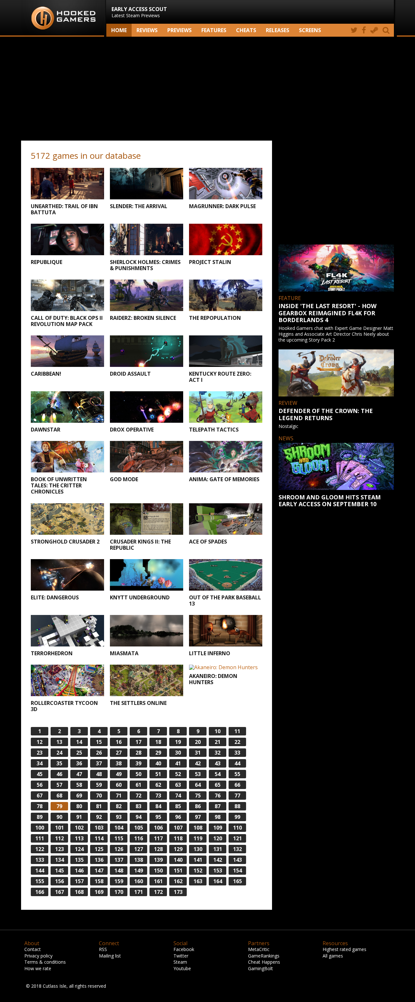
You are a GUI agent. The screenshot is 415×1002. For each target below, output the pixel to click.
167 (59, 892)
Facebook (183, 949)
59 (99, 784)
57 (59, 784)
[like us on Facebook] (364, 30)
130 (198, 849)
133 (39, 859)
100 (39, 827)
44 (237, 763)
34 (39, 763)
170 (118, 892)
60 (119, 784)
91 (79, 816)
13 (59, 741)
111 (39, 838)
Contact (32, 949)
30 (178, 752)
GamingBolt (260, 968)
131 (217, 849)
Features (213, 30)
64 (198, 784)
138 (138, 859)
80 (79, 806)
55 (237, 774)
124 (79, 849)
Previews (179, 30)
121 (237, 838)
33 (237, 752)
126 (118, 849)
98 (217, 816)
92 (99, 816)
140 (178, 859)
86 (198, 806)
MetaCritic (258, 949)
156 (59, 881)
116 (138, 838)
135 (79, 859)
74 (178, 795)
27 (119, 752)
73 (158, 795)
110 (237, 827)
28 (138, 752)
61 (138, 784)
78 (39, 806)
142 (217, 859)
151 (178, 870)
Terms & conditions (45, 962)
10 (217, 731)
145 (59, 870)
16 (119, 741)
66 (237, 784)
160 (138, 881)
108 (198, 827)
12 (39, 741)
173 (178, 892)
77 (237, 795)
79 (59, 806)
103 (99, 827)
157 (79, 881)
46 (59, 774)
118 (178, 838)
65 (217, 784)
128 (158, 849)
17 (138, 741)
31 (198, 752)
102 (79, 827)
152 (198, 870)
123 (59, 849)
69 (79, 795)
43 (217, 763)
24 (59, 752)
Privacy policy (38, 956)
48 (99, 774)
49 (119, 774)
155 (39, 881)
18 (158, 741)
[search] (387, 30)
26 (99, 752)
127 (138, 849)
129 (178, 849)
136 (99, 859)
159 (118, 881)
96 (178, 816)
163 (198, 881)
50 (138, 774)
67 (39, 795)
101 (59, 827)
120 (217, 838)
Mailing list (110, 956)
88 (237, 806)
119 (198, 838)
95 (158, 816)
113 (79, 838)
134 (59, 859)
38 (119, 763)
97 (198, 816)
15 (99, 741)
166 (39, 892)
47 (79, 774)
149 (138, 870)
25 (79, 752)
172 (158, 892)
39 (138, 763)
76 (217, 795)
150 (158, 870)
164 (217, 881)
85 (178, 806)
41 (178, 763)
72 (138, 795)
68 (59, 795)
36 (79, 763)
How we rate (37, 968)
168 (79, 892)
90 (59, 816)
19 (178, 741)
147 (99, 870)
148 (118, 870)
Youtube (182, 968)
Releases (277, 30)
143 (237, 859)
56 (39, 784)
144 (39, 870)
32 (217, 752)
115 (118, 838)
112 (59, 838)
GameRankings (263, 956)
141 (198, 859)
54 (217, 774)
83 (138, 806)
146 (79, 870)
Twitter (180, 956)
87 (217, 806)
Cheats (246, 30)
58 (79, 784)
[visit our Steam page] (374, 30)
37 (99, 763)
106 (158, 827)
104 (118, 827)
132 (237, 849)
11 (237, 731)
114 (99, 838)
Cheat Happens (264, 962)
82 (119, 806)
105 (138, 827)
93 (119, 816)
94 (138, 816)
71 (119, 795)
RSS (103, 949)
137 (118, 859)
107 (178, 827)
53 (198, 774)
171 (138, 892)
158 (99, 881)
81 (99, 806)
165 (237, 881)
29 (158, 752)
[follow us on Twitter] (354, 30)
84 (158, 806)
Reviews (147, 30)
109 (217, 827)
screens (310, 30)
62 (158, 784)
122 (39, 849)
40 (158, 763)
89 (39, 816)
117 (158, 838)
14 (79, 741)
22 (237, 741)
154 (237, 870)
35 (59, 763)
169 (99, 892)
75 (198, 795)
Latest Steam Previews (139, 12)
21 (217, 741)
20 (198, 741)
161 (158, 881)
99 (237, 816)
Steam (180, 962)
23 (39, 752)
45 (39, 774)
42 (198, 763)
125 (99, 849)
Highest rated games (344, 949)
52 (178, 774)
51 (158, 774)
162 (178, 881)
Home (119, 30)
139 (158, 859)
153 (217, 870)
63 (178, 784)
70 (99, 795)
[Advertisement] (207, 88)
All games (333, 956)
